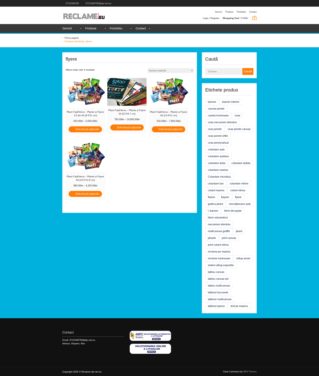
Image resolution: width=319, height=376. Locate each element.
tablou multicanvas (219, 285)
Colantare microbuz (219, 176)
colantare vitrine (239, 183)
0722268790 (72, 3)
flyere (238, 197)
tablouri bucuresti (218, 292)
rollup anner (243, 258)
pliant (239, 231)
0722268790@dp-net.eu (98, 3)
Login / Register (211, 18)
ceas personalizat (218, 142)
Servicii (218, 12)
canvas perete (216, 108)
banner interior (230, 101)
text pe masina (239, 306)
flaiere (211, 197)
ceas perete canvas (239, 129)
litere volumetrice (218, 217)
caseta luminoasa (218, 115)
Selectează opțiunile (87, 129)
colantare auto (216, 149)
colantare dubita (240, 163)
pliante (212, 238)
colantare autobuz (218, 156)
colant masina (216, 190)
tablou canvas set (218, 278)
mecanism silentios (219, 224)
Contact (253, 12)
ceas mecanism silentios (222, 122)
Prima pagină (72, 38)
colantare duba (216, 163)
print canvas (229, 238)
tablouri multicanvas (219, 299)
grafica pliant (215, 204)
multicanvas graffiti (219, 231)
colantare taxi (216, 183)
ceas (237, 115)
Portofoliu (241, 12)
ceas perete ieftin (218, 135)
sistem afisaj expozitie (221, 265)
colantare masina (218, 169)
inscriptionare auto (240, 204)
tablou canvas (216, 272)
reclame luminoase (219, 258)
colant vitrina (237, 190)
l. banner (213, 210)
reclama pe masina (219, 251)
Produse (229, 12)
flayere (225, 197)
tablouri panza (216, 306)
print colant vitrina (218, 244)
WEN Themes (250, 371)
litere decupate (233, 210)
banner (212, 101)
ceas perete (215, 129)
